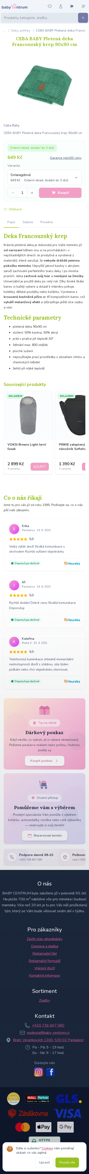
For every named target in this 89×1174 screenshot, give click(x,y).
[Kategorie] (83, 6)
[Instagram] (38, 1072)
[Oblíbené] (49, 6)
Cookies (47, 1148)
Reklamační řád (44, 953)
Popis (11, 222)
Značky (44, 1000)
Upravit (44, 1162)
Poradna (46, 222)
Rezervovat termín (48, 835)
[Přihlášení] (60, 6)
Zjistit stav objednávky (45, 938)
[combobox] (44, 177)
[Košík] (71, 6)
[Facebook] (50, 1072)
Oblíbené (15, 209)
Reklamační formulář (45, 960)
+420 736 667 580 (48, 1025)
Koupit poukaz (41, 761)
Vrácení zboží (44, 968)
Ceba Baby (11, 125)
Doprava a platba (44, 946)
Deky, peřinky (20, 30)
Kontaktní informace (44, 975)
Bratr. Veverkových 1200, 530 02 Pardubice (48, 1040)
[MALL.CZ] (37, 1098)
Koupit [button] (63, 192)
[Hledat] (83, 18)
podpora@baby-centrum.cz (48, 1032)
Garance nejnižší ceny (65, 158)
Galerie (28, 222)
